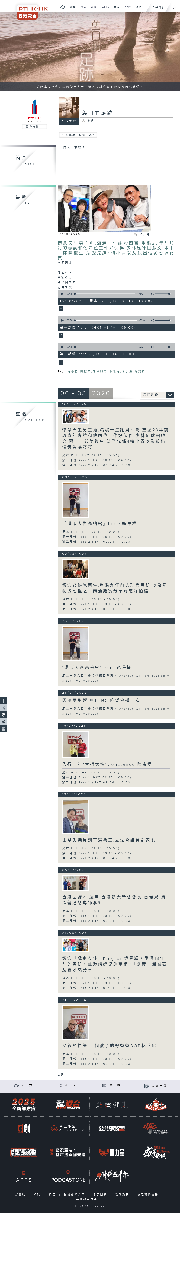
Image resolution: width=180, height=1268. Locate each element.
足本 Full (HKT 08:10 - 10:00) (91, 455)
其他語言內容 (87, 1199)
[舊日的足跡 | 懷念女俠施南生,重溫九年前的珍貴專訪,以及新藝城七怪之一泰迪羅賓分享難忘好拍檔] (75, 569)
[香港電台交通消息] (16, 1085)
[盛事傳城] (156, 1152)
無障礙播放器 (148, 1194)
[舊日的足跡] (60, 309)
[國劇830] (24, 1128)
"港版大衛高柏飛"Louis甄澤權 (97, 667)
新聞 (93, 9)
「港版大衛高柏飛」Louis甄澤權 (99, 523)
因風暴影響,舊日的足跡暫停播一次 (101, 700)
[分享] (60, 1085)
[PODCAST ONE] (68, 1176)
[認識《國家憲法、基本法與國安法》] (68, 1152)
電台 (82, 9)
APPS (127, 9)
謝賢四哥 (100, 371)
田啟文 (85, 371)
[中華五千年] (112, 1176)
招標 (53, 1194)
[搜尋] (174, 6)
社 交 (71, 1085)
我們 (137, 9)
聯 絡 (115, 1085)
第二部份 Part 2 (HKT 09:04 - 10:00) (97, 465)
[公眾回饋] (146, 1086)
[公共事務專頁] (112, 1128)
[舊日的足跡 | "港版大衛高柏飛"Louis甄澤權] (75, 644)
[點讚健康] (112, 1104)
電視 (72, 9)
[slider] (163, 293)
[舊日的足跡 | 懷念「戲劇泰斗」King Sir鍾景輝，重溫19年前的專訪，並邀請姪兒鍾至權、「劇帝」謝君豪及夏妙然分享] (75, 945)
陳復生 (127, 371)
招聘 (38, 1194)
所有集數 (69, 121)
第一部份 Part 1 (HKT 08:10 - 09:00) (97, 460)
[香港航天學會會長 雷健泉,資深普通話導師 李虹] (75, 883)
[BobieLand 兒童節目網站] (156, 1104)
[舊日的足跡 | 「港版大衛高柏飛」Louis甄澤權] (75, 500)
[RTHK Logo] (30, 9)
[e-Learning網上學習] (68, 1128)
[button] (62, 294)
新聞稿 (21, 1194)
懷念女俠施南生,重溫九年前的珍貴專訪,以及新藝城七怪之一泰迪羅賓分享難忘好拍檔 (115, 588)
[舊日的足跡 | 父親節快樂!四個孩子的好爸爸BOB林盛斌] (75, 1022)
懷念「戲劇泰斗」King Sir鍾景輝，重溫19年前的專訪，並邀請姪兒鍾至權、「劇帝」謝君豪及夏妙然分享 (114, 964)
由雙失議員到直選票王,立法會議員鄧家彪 (109, 840)
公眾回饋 (160, 1086)
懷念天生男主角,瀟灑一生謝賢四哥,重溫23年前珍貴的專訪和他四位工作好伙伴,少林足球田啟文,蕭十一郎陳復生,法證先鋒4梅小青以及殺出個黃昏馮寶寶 (116, 251)
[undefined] (63, 7)
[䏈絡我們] (104, 1085)
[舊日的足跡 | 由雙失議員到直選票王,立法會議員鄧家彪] (75, 816)
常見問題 (101, 1194)
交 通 (27, 1085)
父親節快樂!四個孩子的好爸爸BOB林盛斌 (109, 1045)
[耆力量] (112, 1152)
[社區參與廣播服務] (156, 1128)
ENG (155, 7)
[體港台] (68, 1104)
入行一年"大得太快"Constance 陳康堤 (107, 764)
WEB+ (104, 9)
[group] (151, 294)
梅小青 (73, 371)
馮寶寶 (140, 371)
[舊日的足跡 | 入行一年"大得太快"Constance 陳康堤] (75, 744)
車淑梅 (114, 371)
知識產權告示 (75, 1194)
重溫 (115, 9)
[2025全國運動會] (24, 1104)
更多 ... (62, 1074)
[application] (115, 294)
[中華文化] (24, 1152)
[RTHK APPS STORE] (24, 1176)
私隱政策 (123, 1194)
